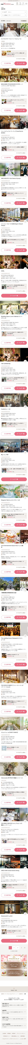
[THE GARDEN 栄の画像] (14, 354)
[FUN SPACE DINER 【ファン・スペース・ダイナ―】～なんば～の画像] (14, 676)
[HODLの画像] (14, 262)
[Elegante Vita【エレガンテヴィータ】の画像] (14, 491)
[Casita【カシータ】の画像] (14, 400)
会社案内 (4, 1033)
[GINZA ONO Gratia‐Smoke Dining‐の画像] (14, 861)
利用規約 (9, 1033)
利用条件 (13, 1033)
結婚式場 (21, 993)
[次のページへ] (21, 947)
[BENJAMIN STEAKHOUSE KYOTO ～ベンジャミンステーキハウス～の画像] (14, 75)
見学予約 (8, 63)
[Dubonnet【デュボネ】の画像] (14, 907)
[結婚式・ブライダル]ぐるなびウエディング (9, 993)
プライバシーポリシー (21, 1033)
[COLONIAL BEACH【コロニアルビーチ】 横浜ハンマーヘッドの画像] (14, 814)
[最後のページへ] (24, 947)
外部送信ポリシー (6, 1036)
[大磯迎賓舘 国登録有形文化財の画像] (14, 584)
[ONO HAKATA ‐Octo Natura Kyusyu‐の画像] (14, 169)
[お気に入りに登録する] (25, 36)
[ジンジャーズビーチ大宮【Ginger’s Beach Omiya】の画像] (14, 215)
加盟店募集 (22, 1036)
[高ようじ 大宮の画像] (14, 445)
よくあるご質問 (23, 1038)
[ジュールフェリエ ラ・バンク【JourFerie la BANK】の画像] (14, 122)
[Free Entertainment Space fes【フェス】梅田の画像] (14, 536)
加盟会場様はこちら (15, 1036)
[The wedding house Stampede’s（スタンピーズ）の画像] (14, 629)
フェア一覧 (21, 63)
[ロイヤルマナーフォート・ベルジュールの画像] (14, 30)
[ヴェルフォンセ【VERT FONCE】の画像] (14, 723)
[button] (14, 1005)
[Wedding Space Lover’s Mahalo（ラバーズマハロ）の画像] (14, 307)
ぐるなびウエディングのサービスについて (10, 1038)
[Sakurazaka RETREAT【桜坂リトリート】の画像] (14, 769)
